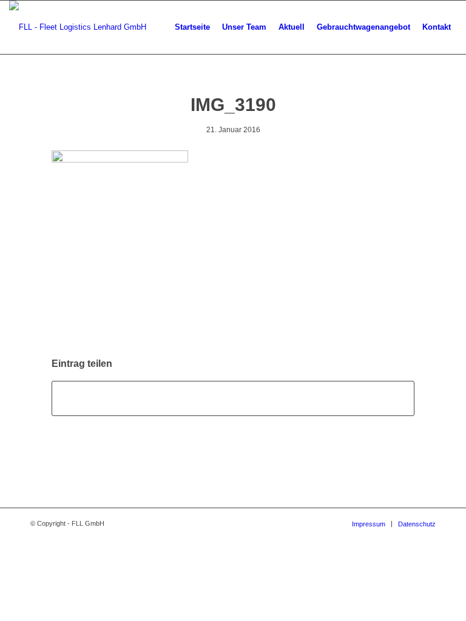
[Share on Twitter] (233, 398)
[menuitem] (192, 27)
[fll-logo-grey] (77, 27)
